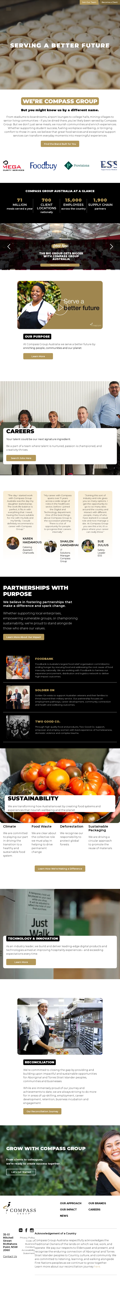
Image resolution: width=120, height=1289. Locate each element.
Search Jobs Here (21, 458)
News (64, 1215)
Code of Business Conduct (30, 1243)
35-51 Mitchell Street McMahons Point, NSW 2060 (10, 1242)
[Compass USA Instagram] (32, 1230)
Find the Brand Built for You (60, 144)
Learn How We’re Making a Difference (60, 868)
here (97, 1266)
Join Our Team (89, 2)
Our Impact (68, 1209)
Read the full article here (59, 265)
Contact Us (10, 1256)
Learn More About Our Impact (23, 637)
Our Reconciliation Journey (42, 1111)
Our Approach (70, 1203)
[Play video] (60, 305)
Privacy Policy (27, 1237)
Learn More (38, 356)
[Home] (19, 1208)
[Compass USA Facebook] (26, 1230)
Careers (94, 1209)
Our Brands (97, 1203)
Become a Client (110, 2)
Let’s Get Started (21, 1172)
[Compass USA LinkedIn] (21, 1230)
